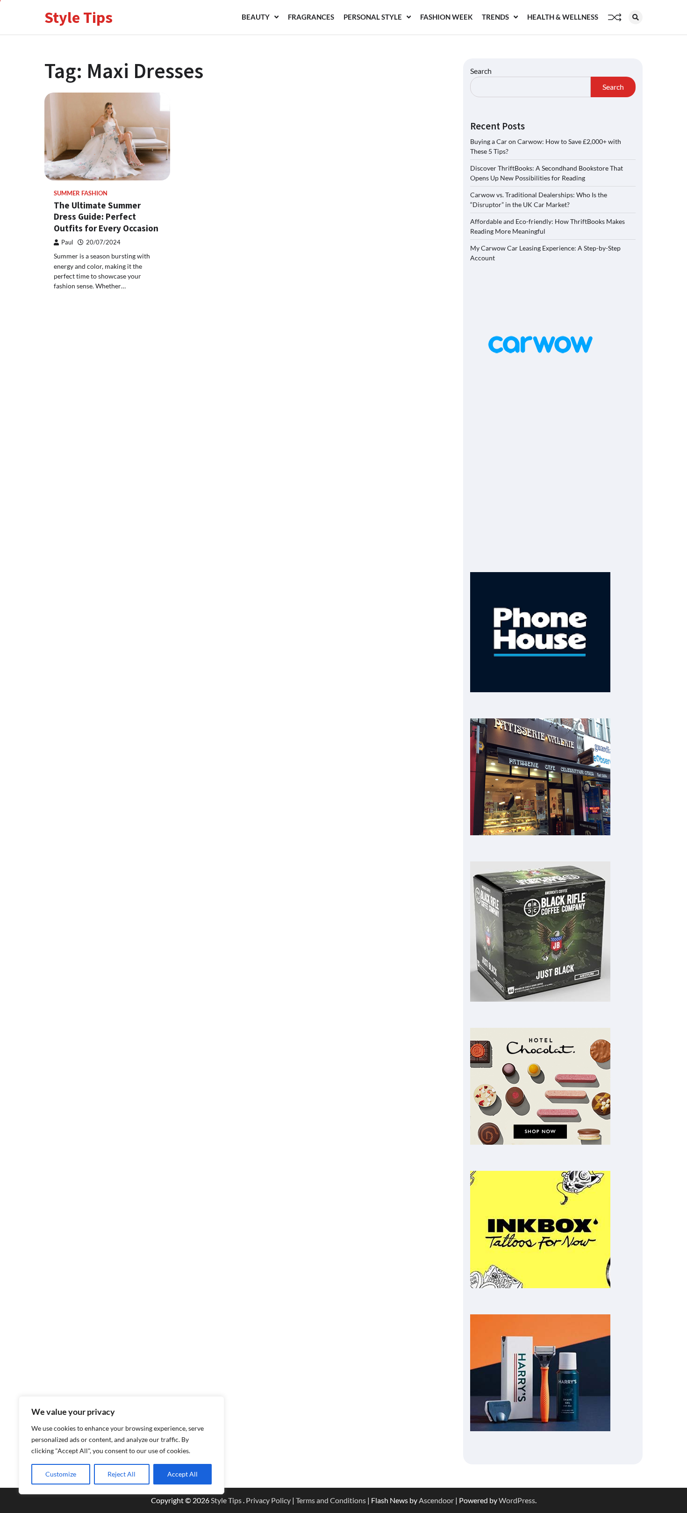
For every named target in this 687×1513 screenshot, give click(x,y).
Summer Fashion (80, 193)
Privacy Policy (268, 1500)
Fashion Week (446, 17)
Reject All (121, 1474)
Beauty (256, 17)
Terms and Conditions (331, 1500)
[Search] (636, 17)
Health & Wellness (562, 17)
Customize (60, 1474)
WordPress (517, 1500)
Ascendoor (436, 1500)
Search (481, 70)
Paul (67, 242)
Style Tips (78, 17)
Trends (495, 17)
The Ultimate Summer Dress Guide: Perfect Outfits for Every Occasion (106, 217)
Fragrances (311, 17)
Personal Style (373, 17)
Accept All (182, 1474)
